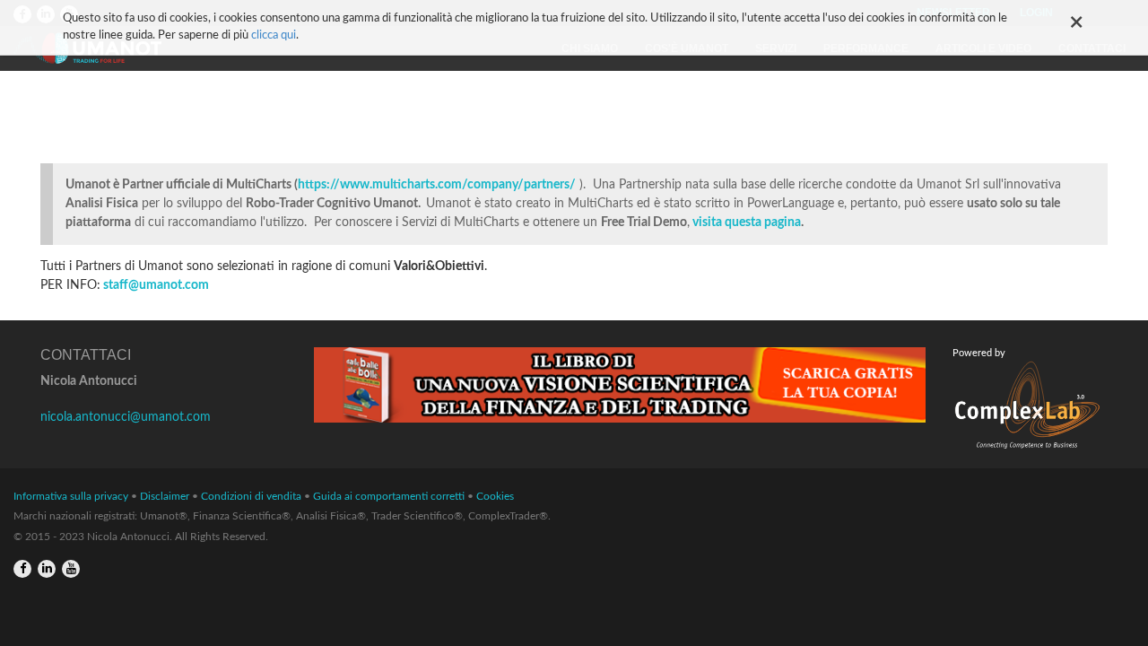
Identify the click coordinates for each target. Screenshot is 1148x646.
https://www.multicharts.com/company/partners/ (437, 185)
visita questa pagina (746, 222)
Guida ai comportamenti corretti (389, 496)
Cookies (495, 496)
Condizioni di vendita (251, 496)
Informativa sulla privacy (70, 496)
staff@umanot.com (156, 285)
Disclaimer (164, 496)
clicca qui (273, 35)
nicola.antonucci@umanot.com (125, 417)
